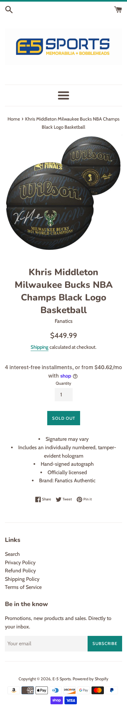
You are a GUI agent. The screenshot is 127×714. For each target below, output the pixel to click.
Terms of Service (23, 587)
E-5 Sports (61, 678)
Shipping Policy (22, 579)
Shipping (40, 347)
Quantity (63, 383)
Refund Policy (20, 571)
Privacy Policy (20, 562)
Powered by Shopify (90, 678)
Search (12, 554)
